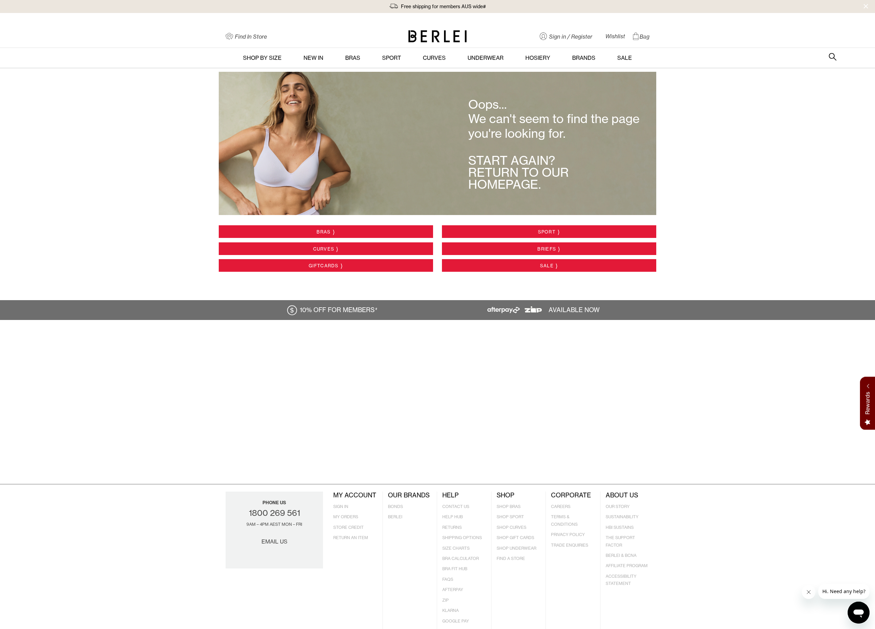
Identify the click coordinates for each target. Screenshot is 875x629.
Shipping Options (462, 537)
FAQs (447, 579)
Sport (547, 232)
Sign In (340, 506)
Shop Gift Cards (515, 537)
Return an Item (350, 537)
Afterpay (452, 589)
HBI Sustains (620, 527)
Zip (445, 600)
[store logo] (437, 36)
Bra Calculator (460, 558)
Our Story (618, 506)
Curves (324, 249)
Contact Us (455, 506)
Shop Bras (509, 506)
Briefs (546, 249)
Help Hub (452, 516)
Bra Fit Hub (454, 568)
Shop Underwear (516, 548)
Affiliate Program (627, 565)
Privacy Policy (568, 534)
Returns (452, 527)
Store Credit (348, 527)
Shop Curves (511, 527)
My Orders (345, 516)
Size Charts (456, 548)
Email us (274, 541)
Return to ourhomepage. (518, 178)
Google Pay (455, 621)
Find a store (511, 558)
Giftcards (324, 265)
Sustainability (622, 516)
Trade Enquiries (569, 545)
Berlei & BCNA (621, 555)
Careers (560, 506)
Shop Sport (510, 516)
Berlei (395, 516)
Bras (324, 232)
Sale (547, 265)
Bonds (395, 506)
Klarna (450, 610)
